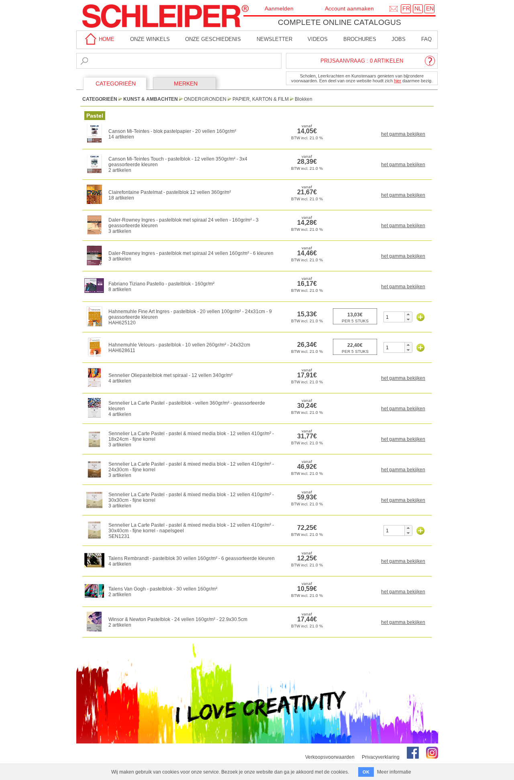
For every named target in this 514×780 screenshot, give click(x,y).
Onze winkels (150, 39)
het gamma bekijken (403, 134)
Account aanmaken (349, 8)
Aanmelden (279, 8)
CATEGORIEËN (116, 83)
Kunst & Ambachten (150, 99)
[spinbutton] (394, 317)
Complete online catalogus (339, 22)
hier (397, 80)
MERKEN (186, 83)
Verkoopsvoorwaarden (330, 757)
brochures (359, 39)
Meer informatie (394, 772)
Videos (318, 39)
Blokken (303, 99)
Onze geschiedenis (213, 39)
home (105, 39)
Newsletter (274, 39)
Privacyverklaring (381, 757)
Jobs (399, 39)
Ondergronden (205, 99)
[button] (408, 314)
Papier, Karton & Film (261, 99)
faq (426, 39)
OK (366, 772)
